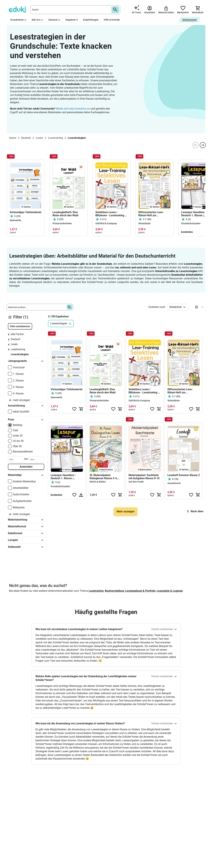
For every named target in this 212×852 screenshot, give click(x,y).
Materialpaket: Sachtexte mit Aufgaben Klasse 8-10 (144, 477)
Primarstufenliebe (62, 223)
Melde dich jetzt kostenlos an (73, 108)
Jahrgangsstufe (17, 361)
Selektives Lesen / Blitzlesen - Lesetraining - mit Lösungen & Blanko (110, 214)
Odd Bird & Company (106, 223)
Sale (15, 430)
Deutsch (15, 339)
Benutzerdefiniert (23, 451)
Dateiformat (15, 533)
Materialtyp (15, 475)
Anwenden (26, 466)
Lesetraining (18, 349)
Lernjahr (13, 540)
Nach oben (197, 511)
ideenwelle (15, 220)
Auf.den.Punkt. (136, 481)
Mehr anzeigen (125, 511)
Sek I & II (36, 19)
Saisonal (52, 19)
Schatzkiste (144, 223)
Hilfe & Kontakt (112, 19)
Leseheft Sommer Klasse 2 (183, 475)
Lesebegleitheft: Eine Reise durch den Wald (66, 214)
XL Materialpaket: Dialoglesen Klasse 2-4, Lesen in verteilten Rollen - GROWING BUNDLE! (105, 477)
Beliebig (17, 425)
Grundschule (17, 19)
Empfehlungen (91, 19)
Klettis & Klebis (98, 481)
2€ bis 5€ (18, 441)
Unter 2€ (18, 435)
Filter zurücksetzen (20, 326)
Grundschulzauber (191, 223)
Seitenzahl (14, 546)
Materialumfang (17, 519)
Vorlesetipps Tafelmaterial (25, 212)
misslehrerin (174, 483)
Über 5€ (17, 446)
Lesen (14, 344)
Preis (11, 419)
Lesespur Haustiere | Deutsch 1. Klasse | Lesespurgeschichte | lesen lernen (63, 477)
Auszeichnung (16, 405)
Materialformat (17, 526)
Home (12, 137)
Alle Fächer (17, 334)
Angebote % (71, 19)
